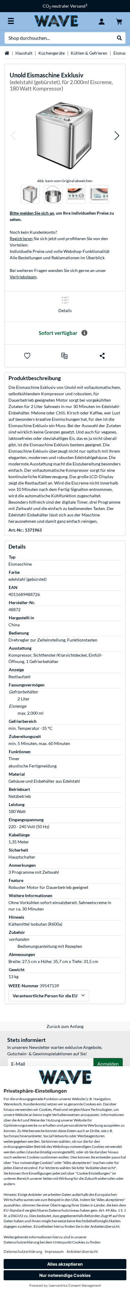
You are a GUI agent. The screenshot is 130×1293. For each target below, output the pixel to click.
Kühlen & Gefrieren (89, 53)
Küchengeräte (51, 53)
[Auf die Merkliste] (27, 355)
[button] (13, 135)
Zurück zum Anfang (65, 1026)
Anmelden (108, 1064)
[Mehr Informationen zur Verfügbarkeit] (84, 333)
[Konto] (101, 21)
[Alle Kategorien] (11, 21)
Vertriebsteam (23, 276)
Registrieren (21, 238)
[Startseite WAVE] (56, 20)
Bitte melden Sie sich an (32, 213)
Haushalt (23, 53)
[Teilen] (102, 355)
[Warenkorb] (119, 21)
